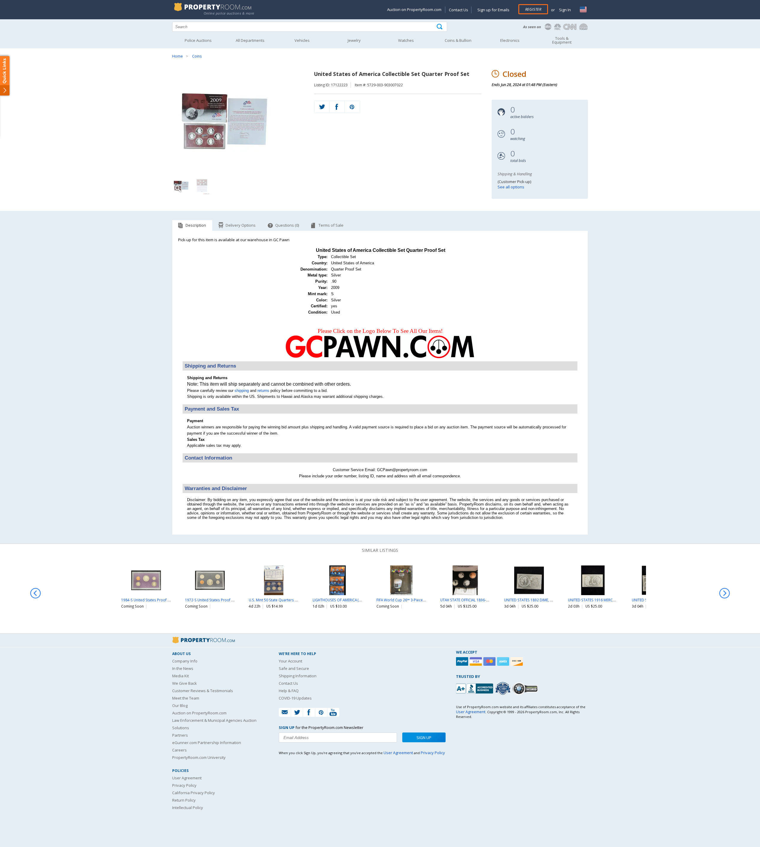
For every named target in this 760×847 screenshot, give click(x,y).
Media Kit (180, 675)
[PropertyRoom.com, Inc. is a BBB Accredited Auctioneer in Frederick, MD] (475, 687)
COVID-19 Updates (295, 698)
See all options (511, 187)
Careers (179, 750)
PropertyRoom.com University (199, 757)
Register (533, 9)
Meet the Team (185, 698)
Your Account (290, 661)
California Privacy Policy (193, 792)
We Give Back (184, 683)
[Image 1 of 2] (238, 122)
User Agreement (187, 778)
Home (177, 56)
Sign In (564, 9)
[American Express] (504, 661)
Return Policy (184, 800)
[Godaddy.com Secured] (525, 688)
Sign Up (424, 737)
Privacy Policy (184, 785)
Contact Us (458, 9)
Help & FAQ (289, 690)
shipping (242, 390)
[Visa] (476, 661)
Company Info (184, 661)
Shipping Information (297, 675)
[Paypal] (463, 661)
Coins (197, 56)
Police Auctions (198, 40)
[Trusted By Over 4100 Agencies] (503, 688)
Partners (180, 735)
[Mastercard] (490, 661)
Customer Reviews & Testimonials (202, 690)
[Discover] (517, 661)
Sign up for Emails (493, 9)
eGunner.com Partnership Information (206, 742)
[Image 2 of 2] (202, 186)
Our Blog (180, 705)
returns (263, 390)
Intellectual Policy (187, 807)
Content (6, 75)
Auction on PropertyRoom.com (414, 9)
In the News (182, 668)
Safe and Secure (294, 668)
